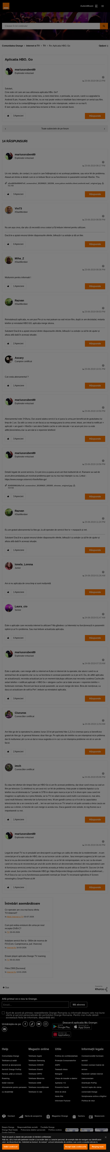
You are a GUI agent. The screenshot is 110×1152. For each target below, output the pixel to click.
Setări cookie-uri (11, 1147)
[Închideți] (106, 1137)
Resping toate (98, 1147)
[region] (55, 1142)
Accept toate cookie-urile (75, 1147)
